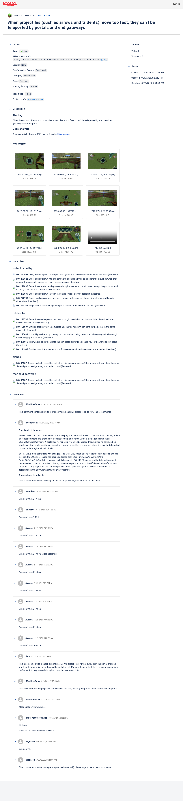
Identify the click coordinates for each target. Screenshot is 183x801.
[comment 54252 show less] (15, 491)
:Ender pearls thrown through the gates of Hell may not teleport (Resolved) (58, 294)
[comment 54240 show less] (15, 718)
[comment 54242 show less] (15, 681)
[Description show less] (10, 109)
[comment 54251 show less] (15, 509)
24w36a (39, 99)
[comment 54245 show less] (15, 619)
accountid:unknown (30, 707)
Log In (176, 4)
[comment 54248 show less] (15, 564)
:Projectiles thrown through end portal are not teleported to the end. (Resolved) (61, 305)
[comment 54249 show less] (15, 546)
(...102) (104, 60)
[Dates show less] (129, 66)
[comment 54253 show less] (15, 422)
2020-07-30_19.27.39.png (103, 211)
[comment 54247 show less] (15, 583)
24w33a (31, 99)
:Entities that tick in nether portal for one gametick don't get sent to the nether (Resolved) (66, 349)
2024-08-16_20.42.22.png (66, 248)
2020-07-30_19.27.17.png (29, 211)
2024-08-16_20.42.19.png (29, 248)
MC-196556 (44, 15)
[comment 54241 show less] (15, 699)
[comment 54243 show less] (15, 656)
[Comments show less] (10, 394)
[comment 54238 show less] (15, 760)
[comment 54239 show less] (15, 741)
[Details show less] (10, 44)
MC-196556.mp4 (103, 248)
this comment (64, 134)
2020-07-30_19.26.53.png (66, 174)
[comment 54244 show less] (15, 638)
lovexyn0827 (35, 134)
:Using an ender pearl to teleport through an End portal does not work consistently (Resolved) (67, 274)
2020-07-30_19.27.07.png (103, 174)
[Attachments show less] (10, 144)
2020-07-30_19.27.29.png (66, 211)
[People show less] (129, 44)
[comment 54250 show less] (15, 528)
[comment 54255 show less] (15, 404)
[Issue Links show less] (10, 261)
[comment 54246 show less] (15, 601)
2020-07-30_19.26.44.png (29, 174)
